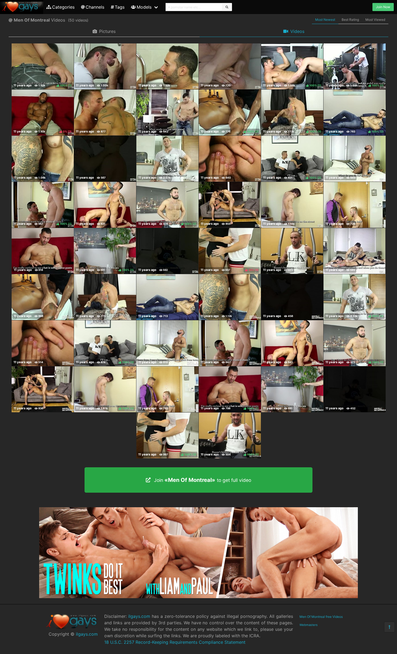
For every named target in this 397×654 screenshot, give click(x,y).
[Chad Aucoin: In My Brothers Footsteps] (167, 159)
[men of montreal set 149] (292, 389)
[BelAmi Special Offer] (198, 596)
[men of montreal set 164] (105, 297)
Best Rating (350, 20)
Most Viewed (375, 20)
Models (144, 7)
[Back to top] (389, 627)
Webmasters (309, 625)
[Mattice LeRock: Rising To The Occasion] (292, 205)
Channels (95, 7)
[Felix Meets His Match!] (43, 159)
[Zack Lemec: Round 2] (292, 251)
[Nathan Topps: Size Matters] (43, 251)
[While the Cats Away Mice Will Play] (105, 112)
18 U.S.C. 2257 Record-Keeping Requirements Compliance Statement (174, 642)
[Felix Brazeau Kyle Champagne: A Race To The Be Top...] (105, 205)
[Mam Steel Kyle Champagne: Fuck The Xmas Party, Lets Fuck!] (355, 205)
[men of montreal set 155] (292, 343)
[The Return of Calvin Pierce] (167, 251)
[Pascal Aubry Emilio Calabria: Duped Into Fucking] (354, 251)
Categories (63, 7)
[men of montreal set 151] (167, 389)
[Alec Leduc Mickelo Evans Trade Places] (230, 159)
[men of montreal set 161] (292, 297)
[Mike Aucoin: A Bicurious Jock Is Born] (167, 112)
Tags (120, 7)
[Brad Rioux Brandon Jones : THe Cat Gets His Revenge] (105, 159)
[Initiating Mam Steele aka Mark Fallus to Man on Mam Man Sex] (105, 66)
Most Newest (325, 20)
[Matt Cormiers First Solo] (355, 159)
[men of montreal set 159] (43, 343)
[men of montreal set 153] (43, 389)
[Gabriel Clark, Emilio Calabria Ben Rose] (230, 205)
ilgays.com (87, 634)
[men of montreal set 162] (230, 297)
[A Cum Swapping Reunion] (167, 66)
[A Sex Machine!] (230, 66)
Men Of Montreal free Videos (321, 617)
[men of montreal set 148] (355, 389)
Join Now (383, 7)
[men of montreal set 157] (167, 343)
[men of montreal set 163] (167, 297)
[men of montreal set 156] (230, 343)
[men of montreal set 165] (43, 297)
